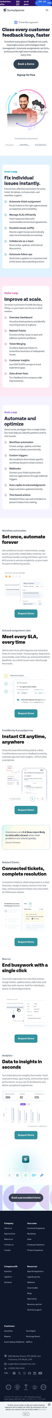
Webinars (31, 1282)
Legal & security (33, 1277)
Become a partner (34, 1304)
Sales (29, 1239)
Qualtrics (8, 1271)
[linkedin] (34, 1373)
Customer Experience (36, 1228)
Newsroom (8, 1239)
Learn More (42, 1409)
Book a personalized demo (26, 1197)
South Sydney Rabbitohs (14, 1342)
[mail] (14, 1373)
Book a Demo (26, 64)
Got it (26, 1414)
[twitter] (19, 1373)
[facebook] (29, 1373)
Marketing (31, 1234)
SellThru (29, 1342)
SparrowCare (9, 1234)
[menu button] (47, 10)
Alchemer (8, 1282)
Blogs (29, 1293)
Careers (7, 1250)
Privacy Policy (31, 1397)
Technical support (34, 1310)
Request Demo (26, 613)
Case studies (32, 1288)
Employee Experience (35, 1245)
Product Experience (35, 1250)
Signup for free (26, 75)
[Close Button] (49, 1404)
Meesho (7, 1336)
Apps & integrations (35, 1271)
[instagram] (24, 1373)
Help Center (32, 1299)
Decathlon (8, 1331)
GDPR (16, 1399)
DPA (19, 1399)
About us (8, 1228)
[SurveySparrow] (14, 10)
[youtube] (40, 1373)
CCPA (23, 1399)
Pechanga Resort (33, 1336)
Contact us (9, 1245)
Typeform (8, 1277)
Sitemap (11, 1399)
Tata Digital (30, 1331)
